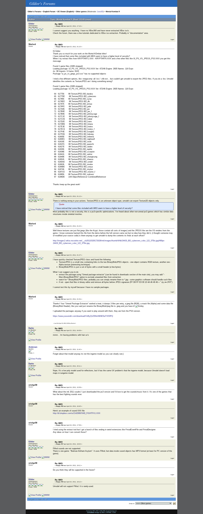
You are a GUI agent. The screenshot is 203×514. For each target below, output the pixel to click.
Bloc (103, 512)
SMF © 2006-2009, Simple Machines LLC (106, 511)
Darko (31, 328)
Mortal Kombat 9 (113, 11)
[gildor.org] (45, 39)
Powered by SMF (90, 511)
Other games (81, 11)
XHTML (108, 512)
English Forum (49, 11)
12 (46, 16)
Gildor (31, 24)
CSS (114, 512)
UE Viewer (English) (65, 11)
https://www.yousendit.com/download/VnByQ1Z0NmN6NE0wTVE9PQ (83, 316)
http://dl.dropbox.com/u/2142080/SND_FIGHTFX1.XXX (76, 413)
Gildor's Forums (34, 11)
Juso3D (100, 11)
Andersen (33, 347)
